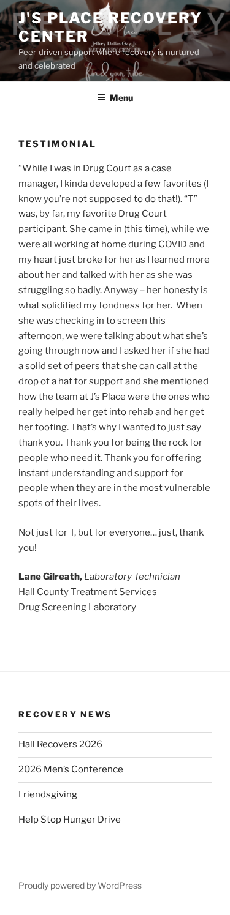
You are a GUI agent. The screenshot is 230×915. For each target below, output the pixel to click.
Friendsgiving (47, 794)
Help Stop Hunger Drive (69, 819)
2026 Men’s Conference (70, 769)
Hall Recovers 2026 (60, 744)
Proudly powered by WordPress (80, 885)
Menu (121, 97)
